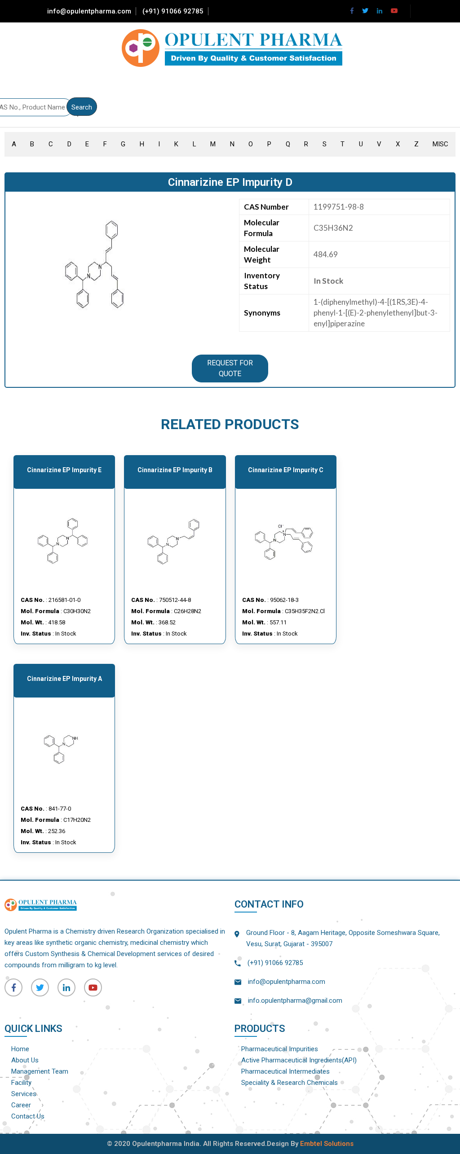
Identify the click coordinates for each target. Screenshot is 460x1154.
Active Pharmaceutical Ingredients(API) (299, 1060)
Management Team (39, 1071)
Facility (21, 1083)
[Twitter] (365, 11)
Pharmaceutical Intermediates (285, 1071)
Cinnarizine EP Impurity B (174, 470)
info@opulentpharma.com (89, 11)
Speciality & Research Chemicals (289, 1083)
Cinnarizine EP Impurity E (64, 470)
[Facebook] (352, 11)
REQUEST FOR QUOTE (230, 368)
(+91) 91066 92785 (172, 11)
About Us (25, 1060)
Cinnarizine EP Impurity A (64, 678)
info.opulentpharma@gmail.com (295, 1000)
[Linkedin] (379, 11)
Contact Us (27, 1116)
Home (20, 1049)
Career (21, 1105)
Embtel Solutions (327, 1144)
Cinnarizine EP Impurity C (285, 470)
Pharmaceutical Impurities (279, 1049)
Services (23, 1094)
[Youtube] (394, 11)
